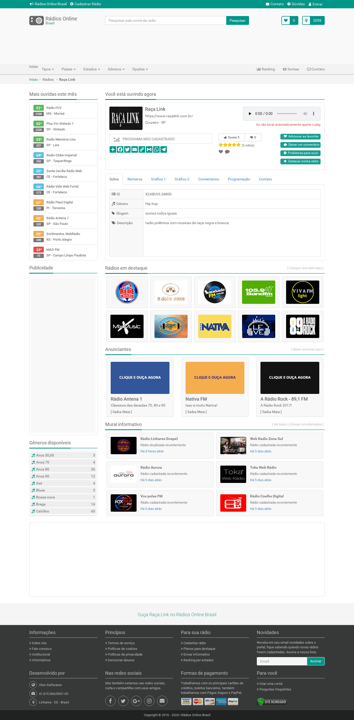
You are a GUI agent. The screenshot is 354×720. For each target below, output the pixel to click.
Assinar (315, 661)
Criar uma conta (270, 684)
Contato (277, 4)
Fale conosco (41, 649)
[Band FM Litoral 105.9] (258, 292)
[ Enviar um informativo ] (306, 424)
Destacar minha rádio (302, 161)
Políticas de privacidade (125, 654)
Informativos (41, 660)
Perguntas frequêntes (275, 689)
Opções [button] (138, 69)
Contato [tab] (265, 179)
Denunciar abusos (120, 660)
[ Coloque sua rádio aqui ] (305, 268)
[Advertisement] (177, 44)
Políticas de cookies (122, 649)
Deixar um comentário (303, 144)
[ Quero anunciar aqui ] (307, 349)
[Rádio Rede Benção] (127, 292)
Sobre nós (39, 643)
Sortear (293, 69)
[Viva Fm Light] (302, 292)
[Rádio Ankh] (171, 292)
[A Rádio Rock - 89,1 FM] (302, 326)
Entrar (318, 4)
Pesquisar (238, 20)
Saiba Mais (121, 412)
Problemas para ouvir (302, 153)
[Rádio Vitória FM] (171, 326)
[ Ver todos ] (280, 424)
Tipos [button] (46, 69)
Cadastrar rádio (194, 643)
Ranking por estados (198, 660)
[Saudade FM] (214, 292)
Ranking (268, 69)
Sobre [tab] (114, 179)
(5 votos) (248, 145)
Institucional (40, 654)
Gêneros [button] (115, 69)
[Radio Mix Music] (127, 326)
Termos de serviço (121, 643)
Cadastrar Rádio (88, 4)
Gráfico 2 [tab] (182, 179)
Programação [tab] (239, 179)
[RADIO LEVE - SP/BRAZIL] (258, 326)
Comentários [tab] (208, 179)
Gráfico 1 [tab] (158, 179)
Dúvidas (298, 4)
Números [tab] (135, 179)
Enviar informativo (196, 654)
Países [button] (67, 69)
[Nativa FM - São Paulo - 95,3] (214, 326)
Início (33, 79)
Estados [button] (90, 69)
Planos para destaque (199, 649)
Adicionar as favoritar (303, 136)
